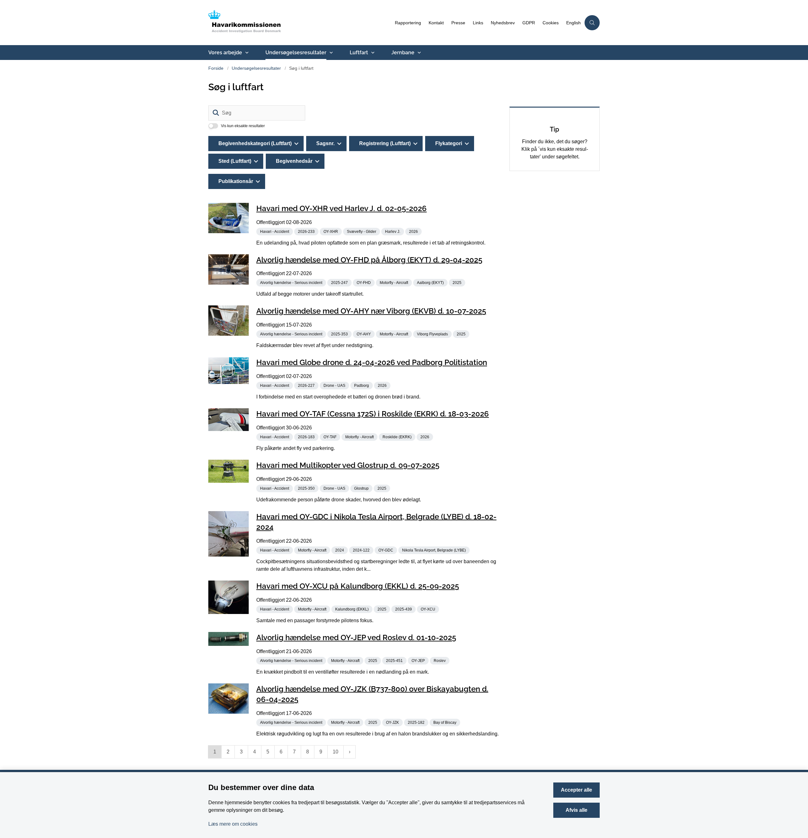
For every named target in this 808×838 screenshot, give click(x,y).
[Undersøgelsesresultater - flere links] (330, 53)
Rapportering (408, 23)
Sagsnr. (325, 143)
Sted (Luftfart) (234, 161)
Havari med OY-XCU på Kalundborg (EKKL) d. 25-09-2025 (357, 586)
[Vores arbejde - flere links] (246, 53)
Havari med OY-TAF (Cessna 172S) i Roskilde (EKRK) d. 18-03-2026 (372, 413)
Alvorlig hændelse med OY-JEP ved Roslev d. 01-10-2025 (356, 637)
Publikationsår (235, 181)
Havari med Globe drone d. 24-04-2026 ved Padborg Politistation (371, 362)
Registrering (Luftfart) (385, 143)
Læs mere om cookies (233, 824)
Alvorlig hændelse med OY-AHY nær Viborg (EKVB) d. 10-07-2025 (371, 311)
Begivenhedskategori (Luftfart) (255, 143)
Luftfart (359, 53)
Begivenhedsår (294, 161)
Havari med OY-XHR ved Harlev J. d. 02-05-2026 (341, 208)
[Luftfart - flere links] (372, 53)
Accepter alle (576, 790)
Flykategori (448, 143)
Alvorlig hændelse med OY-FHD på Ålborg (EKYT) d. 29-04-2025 (369, 259)
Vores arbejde (225, 53)
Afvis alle (576, 810)
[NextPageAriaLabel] (349, 751)
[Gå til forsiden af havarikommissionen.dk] (299, 22)
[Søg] (215, 113)
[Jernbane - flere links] (418, 53)
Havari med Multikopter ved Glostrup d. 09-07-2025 (347, 465)
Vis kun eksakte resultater (243, 126)
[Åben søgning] (592, 22)
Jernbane (402, 53)
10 (335, 751)
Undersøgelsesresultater (295, 53)
